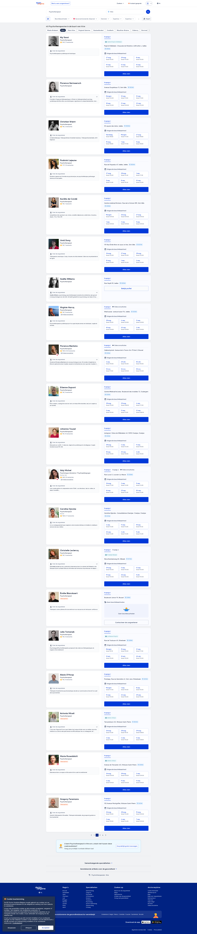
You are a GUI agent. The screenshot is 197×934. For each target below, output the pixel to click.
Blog (149, 894)
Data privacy (151, 898)
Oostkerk (110, 30)
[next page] (105, 835)
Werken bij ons (152, 892)
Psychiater (89, 894)
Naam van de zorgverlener (122, 890)
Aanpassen (12, 928)
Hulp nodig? (151, 901)
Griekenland (105, 914)
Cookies (150, 930)
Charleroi (65, 896)
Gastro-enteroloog (91, 903)
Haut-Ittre (71, 30)
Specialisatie (118, 894)
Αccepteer (46, 928)
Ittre (63, 30)
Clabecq (135, 30)
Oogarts (88, 892)
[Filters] (48, 19)
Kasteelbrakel (98, 30)
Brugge (65, 900)
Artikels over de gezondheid (122, 896)
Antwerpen (66, 892)
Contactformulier (153, 890)
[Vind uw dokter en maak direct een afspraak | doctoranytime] (89, 875)
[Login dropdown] (149, 3)
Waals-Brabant (52, 30)
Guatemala (134, 914)
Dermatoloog (90, 890)
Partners (150, 903)
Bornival (144, 30)
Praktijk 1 (107, 37)
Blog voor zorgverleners (155, 896)
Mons (64, 905)
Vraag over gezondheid (121, 898)
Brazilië (141, 914)
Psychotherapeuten (98, 875)
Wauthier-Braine (123, 30)
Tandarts (89, 900)
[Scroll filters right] (137, 19)
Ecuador (128, 914)
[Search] (148, 12)
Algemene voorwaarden (139, 930)
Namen (65, 901)
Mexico (116, 914)
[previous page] (91, 835)
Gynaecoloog (90, 905)
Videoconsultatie (153, 905)
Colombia (122, 914)
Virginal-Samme (84, 30)
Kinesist (88, 898)
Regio (116, 892)
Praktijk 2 (115, 470)
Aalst (64, 907)
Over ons (150, 900)
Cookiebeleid (17, 923)
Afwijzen (29, 928)
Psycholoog (89, 901)
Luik (64, 898)
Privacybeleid (158, 930)
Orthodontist (90, 896)
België (111, 914)
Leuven (65, 903)
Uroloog (88, 907)
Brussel (65, 890)
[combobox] (75, 12)
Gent (64, 894)
